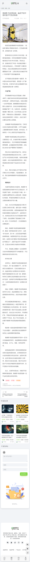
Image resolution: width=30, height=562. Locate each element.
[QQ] (11, 542)
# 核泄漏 (22, 419)
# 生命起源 (26, 439)
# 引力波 (11, 439)
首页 (3, 8)
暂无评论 (5, 446)
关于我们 (24, 550)
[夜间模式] (27, 552)
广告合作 (18, 550)
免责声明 (11, 550)
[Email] (22, 542)
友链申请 (5, 550)
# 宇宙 (12, 380)
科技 (6, 8)
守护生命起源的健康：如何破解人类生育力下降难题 (22, 437)
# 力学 (7, 419)
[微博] (15, 542)
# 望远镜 (18, 380)
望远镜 (21, 45)
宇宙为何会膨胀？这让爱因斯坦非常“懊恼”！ (7, 436)
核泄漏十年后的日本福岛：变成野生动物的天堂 (22, 417)
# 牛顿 (11, 419)
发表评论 (23, 474)
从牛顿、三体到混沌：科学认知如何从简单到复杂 (7, 417)
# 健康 (22, 439)
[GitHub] (18, 542)
